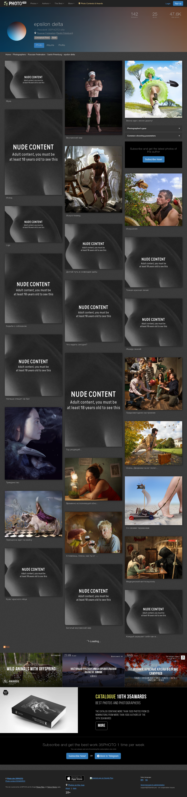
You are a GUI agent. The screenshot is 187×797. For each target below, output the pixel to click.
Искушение (132, 229)
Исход (9, 198)
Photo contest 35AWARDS (15, 781)
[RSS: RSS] (4, 647)
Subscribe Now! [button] (153, 159)
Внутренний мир (74, 138)
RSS (7, 647)
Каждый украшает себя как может (142, 637)
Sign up (178, 3)
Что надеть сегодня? (76, 345)
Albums (50, 45)
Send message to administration (153, 785)
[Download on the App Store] (78, 778)
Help (74, 788)
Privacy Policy (40, 787)
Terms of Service (52, 787)
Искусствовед (73, 216)
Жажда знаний (133, 349)
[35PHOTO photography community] (14, 3)
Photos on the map (76, 785)
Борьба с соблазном (16, 326)
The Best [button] (59, 3)
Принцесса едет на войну (19, 540)
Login (168, 4)
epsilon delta (69, 54)
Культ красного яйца (16, 599)
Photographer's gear (136, 128)
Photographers (19, 54)
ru (146, 779)
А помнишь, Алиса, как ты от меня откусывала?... (82, 556)
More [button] (70, 3)
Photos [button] (33, 3)
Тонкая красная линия (137, 290)
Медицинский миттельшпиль (140, 582)
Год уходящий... (74, 450)
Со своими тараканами (137, 528)
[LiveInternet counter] (11, 784)
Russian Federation (46, 33)
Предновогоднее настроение (141, 413)
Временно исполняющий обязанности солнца (82, 503)
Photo (39, 45)
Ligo (8, 245)
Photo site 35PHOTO (15, 779)
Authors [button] (45, 3)
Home (8, 54)
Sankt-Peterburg (64, 33)
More (101, 726)
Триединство (12, 483)
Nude (54, 38)
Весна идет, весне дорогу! (139, 121)
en (142, 779)
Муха (8, 101)
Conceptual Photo (42, 38)
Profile (62, 45)
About (68, 788)
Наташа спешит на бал (18, 399)
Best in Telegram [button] (109, 756)
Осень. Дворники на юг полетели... (142, 468)
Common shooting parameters (141, 136)
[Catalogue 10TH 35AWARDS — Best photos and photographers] (39, 710)
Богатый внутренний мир (78, 628)
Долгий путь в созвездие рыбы (81, 272)
